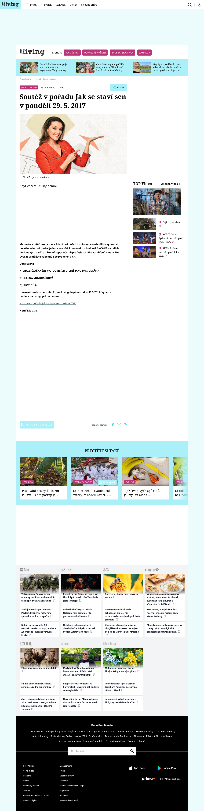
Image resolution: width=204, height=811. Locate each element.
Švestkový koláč (136, 741)
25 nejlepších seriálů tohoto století (39, 668)
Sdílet (120, 88)
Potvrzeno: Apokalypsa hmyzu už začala (121, 596)
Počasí (129, 731)
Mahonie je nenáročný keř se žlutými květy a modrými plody (120, 670)
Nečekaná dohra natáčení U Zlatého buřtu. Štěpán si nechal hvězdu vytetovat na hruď (79, 628)
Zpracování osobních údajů (72, 785)
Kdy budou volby (144, 731)
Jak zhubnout (36, 731)
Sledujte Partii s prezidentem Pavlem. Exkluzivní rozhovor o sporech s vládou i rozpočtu (36, 613)
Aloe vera (139, 736)
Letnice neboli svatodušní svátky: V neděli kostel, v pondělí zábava (91, 493)
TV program (93, 731)
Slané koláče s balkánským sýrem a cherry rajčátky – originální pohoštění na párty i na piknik (164, 628)
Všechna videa (169, 183)
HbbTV (26, 780)
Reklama (27, 776)
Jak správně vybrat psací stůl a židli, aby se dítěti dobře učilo (120, 701)
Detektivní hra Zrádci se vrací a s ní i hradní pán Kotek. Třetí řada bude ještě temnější (80, 597)
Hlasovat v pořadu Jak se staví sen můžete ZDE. (48, 303)
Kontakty (64, 780)
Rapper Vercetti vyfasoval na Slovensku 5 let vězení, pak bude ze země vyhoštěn (81, 687)
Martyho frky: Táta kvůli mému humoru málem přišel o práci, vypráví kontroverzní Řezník (78, 671)
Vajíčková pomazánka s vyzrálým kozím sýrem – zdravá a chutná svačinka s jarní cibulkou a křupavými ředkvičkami (163, 599)
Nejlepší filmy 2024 (56, 731)
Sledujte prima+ (89, 4)
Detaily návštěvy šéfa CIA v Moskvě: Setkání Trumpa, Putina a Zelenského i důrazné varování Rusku (38, 630)
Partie (120, 731)
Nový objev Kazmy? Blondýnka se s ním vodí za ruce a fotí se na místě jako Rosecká (80, 702)
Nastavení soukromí (69, 800)
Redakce (64, 795)
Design (73, 4)
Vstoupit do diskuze (39, 424)
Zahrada (61, 4)
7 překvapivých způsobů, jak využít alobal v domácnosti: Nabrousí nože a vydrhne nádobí (142, 493)
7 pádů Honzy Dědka (61, 736)
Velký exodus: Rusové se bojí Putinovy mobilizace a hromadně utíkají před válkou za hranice (38, 597)
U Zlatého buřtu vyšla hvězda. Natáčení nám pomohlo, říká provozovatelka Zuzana (78, 613)
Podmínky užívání (31, 785)
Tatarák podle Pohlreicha (118, 736)
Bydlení (48, 4)
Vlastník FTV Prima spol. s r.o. (36, 795)
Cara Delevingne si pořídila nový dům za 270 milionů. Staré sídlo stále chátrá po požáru (110, 69)
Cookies (26, 790)
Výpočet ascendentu (70, 741)
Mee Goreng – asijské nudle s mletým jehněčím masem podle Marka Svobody (162, 613)
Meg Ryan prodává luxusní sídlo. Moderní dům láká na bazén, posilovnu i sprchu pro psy (167, 69)
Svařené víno (95, 736)
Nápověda (64, 790)
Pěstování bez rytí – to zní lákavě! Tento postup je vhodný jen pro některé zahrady (40, 493)
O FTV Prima (28, 766)
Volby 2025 (81, 736)
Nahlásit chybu (29, 800)
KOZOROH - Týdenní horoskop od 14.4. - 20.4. (171, 238)
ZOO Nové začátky (165, 731)
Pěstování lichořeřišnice (159, 736)
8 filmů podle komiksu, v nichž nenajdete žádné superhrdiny (36, 685)
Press (62, 771)
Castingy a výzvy (67, 776)
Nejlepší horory (76, 731)
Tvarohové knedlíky (93, 741)
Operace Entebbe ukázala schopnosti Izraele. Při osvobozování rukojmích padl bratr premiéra (122, 614)
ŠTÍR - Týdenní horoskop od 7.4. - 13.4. (169, 252)
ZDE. (34, 310)
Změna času (108, 731)
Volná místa (28, 771)
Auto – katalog (40, 736)
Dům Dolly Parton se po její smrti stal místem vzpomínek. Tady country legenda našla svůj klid (54, 69)
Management (66, 766)
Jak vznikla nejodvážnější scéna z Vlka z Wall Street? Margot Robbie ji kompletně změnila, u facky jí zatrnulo (38, 704)
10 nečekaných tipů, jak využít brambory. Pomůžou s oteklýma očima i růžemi (121, 687)
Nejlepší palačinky (115, 741)
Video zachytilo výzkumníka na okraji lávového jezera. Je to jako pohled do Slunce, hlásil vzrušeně (122, 628)
